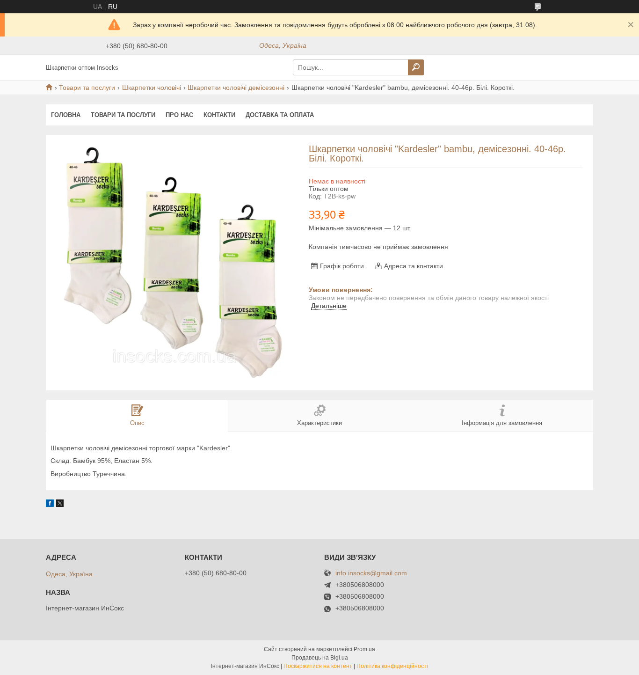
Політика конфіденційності (392, 666)
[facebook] (50, 504)
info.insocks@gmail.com (371, 573)
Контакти (219, 114)
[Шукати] (416, 67)
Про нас (179, 114)
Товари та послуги (87, 87)
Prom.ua (364, 649)
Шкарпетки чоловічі (151, 87)
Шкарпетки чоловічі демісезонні (236, 87)
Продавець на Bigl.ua (319, 657)
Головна (65, 114)
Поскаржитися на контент (317, 666)
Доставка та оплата (280, 114)
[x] (60, 504)
